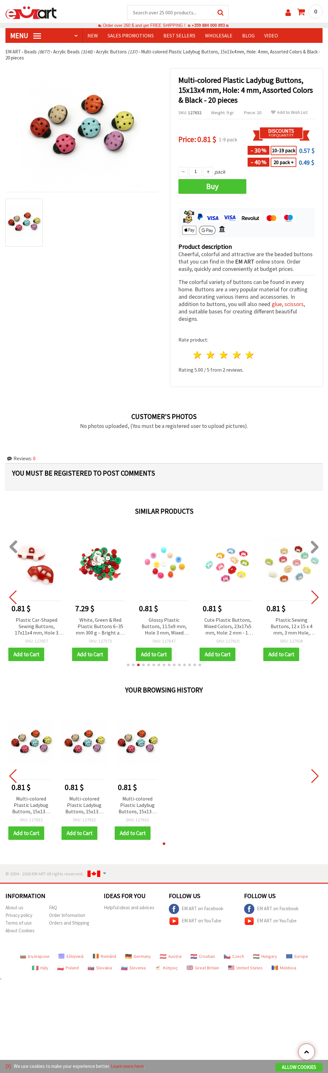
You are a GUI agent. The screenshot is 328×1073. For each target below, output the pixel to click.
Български (38, 956)
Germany (142, 956)
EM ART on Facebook (202, 908)
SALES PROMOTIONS (131, 35)
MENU (19, 35)
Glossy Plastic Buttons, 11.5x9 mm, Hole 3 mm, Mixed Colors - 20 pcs (164, 627)
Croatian (207, 956)
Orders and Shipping (69, 923)
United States (249, 968)
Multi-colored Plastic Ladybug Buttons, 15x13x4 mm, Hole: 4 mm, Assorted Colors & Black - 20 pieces (31, 805)
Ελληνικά (75, 956)
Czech (238, 956)
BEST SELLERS (179, 35)
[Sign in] (288, 13)
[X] (8, 1066)
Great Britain (207, 968)
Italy (44, 968)
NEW (92, 35)
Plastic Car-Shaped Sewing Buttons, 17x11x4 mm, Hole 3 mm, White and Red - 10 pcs (36, 627)
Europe (301, 956)
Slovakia (104, 968)
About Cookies (20, 930)
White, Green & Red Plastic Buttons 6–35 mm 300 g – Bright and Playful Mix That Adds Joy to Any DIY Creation (100, 627)
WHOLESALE (219, 35)
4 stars (236, 354)
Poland (72, 968)
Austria (175, 956)
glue (277, 304)
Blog (248, 35)
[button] (128, 665)
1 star (197, 354)
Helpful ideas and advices (129, 907)
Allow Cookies (299, 1067)
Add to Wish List (292, 112)
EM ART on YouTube (201, 921)
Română (108, 956)
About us (14, 907)
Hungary (269, 956)
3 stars (223, 354)
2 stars (210, 354)
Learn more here (127, 1066)
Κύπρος (170, 968)
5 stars (250, 354)
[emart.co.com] (31, 12)
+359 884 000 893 (208, 25)
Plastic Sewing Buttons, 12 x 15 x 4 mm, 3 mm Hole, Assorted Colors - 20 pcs (292, 627)
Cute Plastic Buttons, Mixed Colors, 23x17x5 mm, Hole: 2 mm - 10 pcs (227, 627)
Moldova (288, 968)
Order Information (67, 915)
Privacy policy (18, 915)
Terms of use (18, 923)
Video (271, 35)
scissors (294, 304)
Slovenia (137, 968)
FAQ (53, 907)
